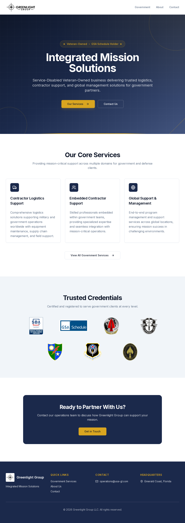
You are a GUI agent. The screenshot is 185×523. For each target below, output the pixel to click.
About (160, 7)
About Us (56, 486)
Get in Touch (92, 431)
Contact (174, 7)
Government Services (63, 481)
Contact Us (111, 103)
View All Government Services (90, 255)
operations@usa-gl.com (114, 481)
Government (142, 7)
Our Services (75, 103)
